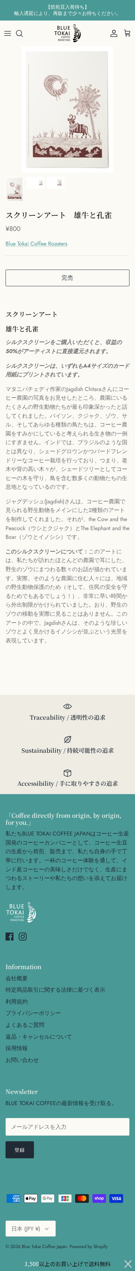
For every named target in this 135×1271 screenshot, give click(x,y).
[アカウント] (112, 33)
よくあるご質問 (25, 1025)
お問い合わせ (22, 1060)
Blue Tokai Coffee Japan (44, 1246)
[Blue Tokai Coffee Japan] (67, 33)
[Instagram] (23, 937)
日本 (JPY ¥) (25, 1229)
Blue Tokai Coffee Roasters (36, 244)
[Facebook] (10, 937)
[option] (67, 109)
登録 (20, 1149)
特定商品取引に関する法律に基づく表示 (55, 990)
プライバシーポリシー (33, 1013)
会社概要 (17, 978)
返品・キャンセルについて (39, 1037)
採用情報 (17, 1048)
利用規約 (17, 1002)
